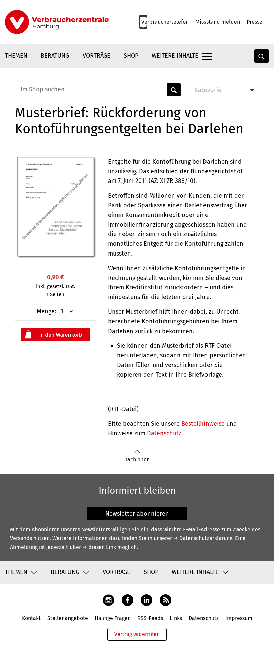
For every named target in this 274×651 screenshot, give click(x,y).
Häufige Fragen (113, 618)
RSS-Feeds (150, 618)
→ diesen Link (99, 547)
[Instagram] (108, 600)
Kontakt (31, 618)
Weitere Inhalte (175, 55)
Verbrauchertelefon (165, 22)
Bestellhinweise (203, 423)
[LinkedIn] (146, 600)
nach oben (137, 459)
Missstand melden (217, 22)
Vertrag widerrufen (137, 634)
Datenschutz (164, 433)
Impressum (238, 618)
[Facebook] (127, 600)
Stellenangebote (67, 618)
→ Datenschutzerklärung (202, 538)
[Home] (57, 22)
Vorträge (96, 55)
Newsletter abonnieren (137, 513)
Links (176, 618)
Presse (254, 22)
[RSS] (165, 600)
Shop (131, 55)
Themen (16, 55)
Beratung (55, 55)
